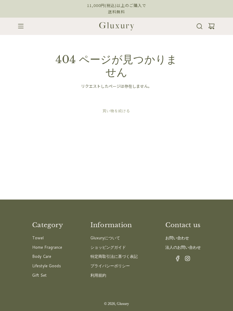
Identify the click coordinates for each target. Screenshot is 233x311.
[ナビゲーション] (19, 26)
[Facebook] (176, 260)
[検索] (197, 26)
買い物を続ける (116, 110)
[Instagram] (186, 260)
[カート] (209, 26)
